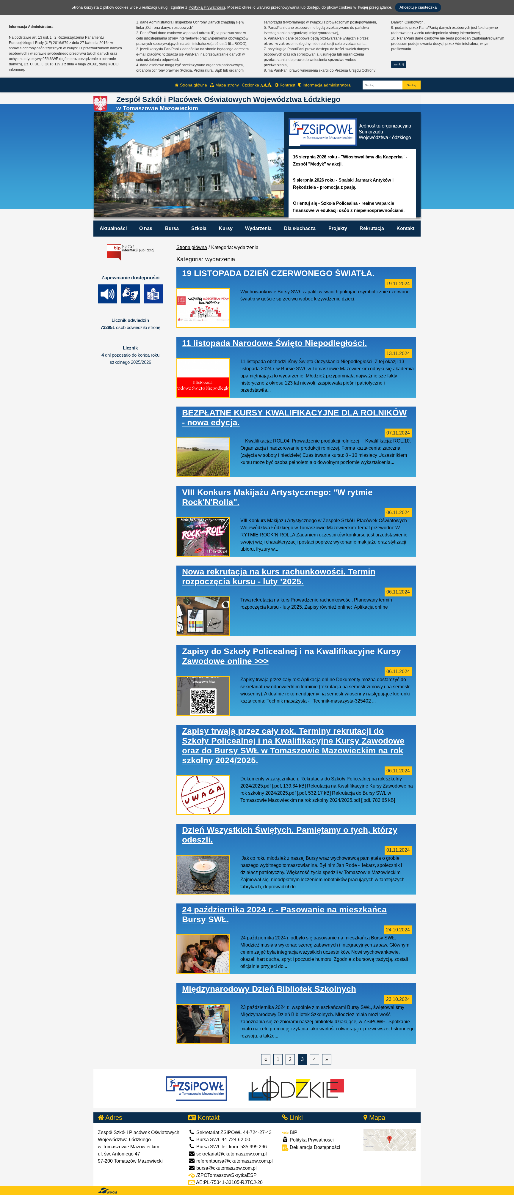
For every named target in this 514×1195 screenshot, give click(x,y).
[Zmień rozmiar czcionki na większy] (265, 85)
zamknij (399, 64)
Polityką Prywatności (207, 7)
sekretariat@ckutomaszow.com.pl (231, 1153)
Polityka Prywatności (311, 1139)
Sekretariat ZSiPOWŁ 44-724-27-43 (233, 1132)
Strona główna (193, 85)
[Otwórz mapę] (389, 1139)
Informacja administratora (326, 85)
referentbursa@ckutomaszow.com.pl (234, 1160)
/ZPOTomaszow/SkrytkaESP (226, 1175)
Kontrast (286, 85)
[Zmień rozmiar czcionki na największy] (269, 85)
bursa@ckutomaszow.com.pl (226, 1168)
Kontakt (405, 228)
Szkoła (198, 228)
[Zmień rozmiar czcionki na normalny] (261, 85)
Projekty (337, 228)
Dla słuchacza (300, 228)
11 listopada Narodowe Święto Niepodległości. (274, 343)
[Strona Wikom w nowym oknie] (107, 1191)
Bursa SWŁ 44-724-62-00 (222, 1139)
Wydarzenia (258, 228)
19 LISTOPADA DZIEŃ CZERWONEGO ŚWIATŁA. (278, 273)
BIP (293, 1132)
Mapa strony (226, 85)
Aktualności (113, 228)
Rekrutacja (372, 228)
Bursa (172, 228)
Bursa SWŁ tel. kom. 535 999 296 (231, 1146)
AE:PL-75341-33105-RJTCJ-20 (229, 1182)
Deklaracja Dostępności (314, 1147)
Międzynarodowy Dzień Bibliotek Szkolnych (269, 989)
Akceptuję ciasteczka (418, 7)
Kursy (226, 228)
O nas (145, 228)
